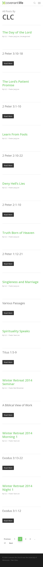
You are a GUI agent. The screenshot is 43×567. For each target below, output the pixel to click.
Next (11, 543)
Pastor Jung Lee (14, 36)
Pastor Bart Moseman (16, 388)
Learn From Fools (14, 134)
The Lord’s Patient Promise (15, 83)
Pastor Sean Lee (14, 335)
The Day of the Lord (17, 32)
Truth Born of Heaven (18, 232)
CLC (5, 36)
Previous (7, 539)
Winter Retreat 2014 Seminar (17, 382)
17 (5, 543)
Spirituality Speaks (16, 331)
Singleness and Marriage (20, 282)
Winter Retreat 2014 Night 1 (17, 488)
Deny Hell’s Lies (13, 183)
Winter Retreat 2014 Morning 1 (17, 435)
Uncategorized (25, 36)
